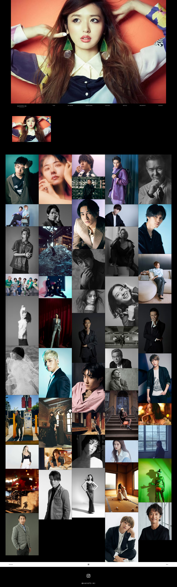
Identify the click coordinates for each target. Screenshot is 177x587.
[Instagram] (88, 575)
